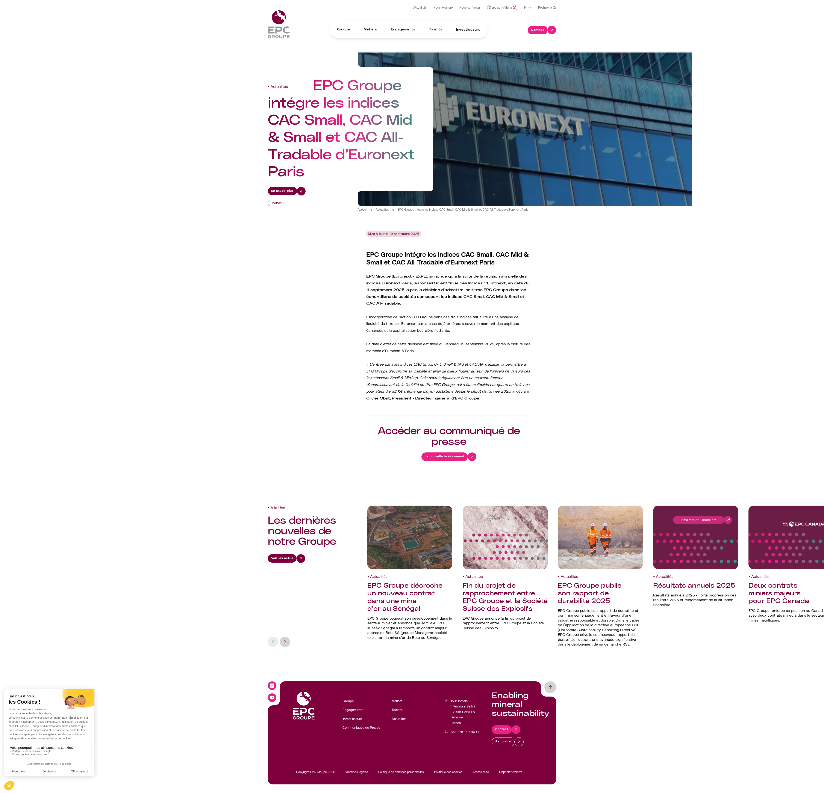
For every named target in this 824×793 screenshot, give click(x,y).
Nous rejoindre (443, 7)
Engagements (352, 710)
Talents (397, 710)
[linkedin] (272, 685)
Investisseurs (352, 719)
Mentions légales (356, 772)
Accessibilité (481, 772)
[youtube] (272, 697)
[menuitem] (343, 29)
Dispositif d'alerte (510, 772)
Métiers (397, 701)
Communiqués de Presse (361, 727)
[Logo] (279, 24)
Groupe (348, 701)
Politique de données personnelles (401, 772)
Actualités (420, 7)
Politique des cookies (448, 772)
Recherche (545, 7)
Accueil (362, 209)
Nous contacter (469, 7)
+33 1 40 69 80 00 (465, 732)
